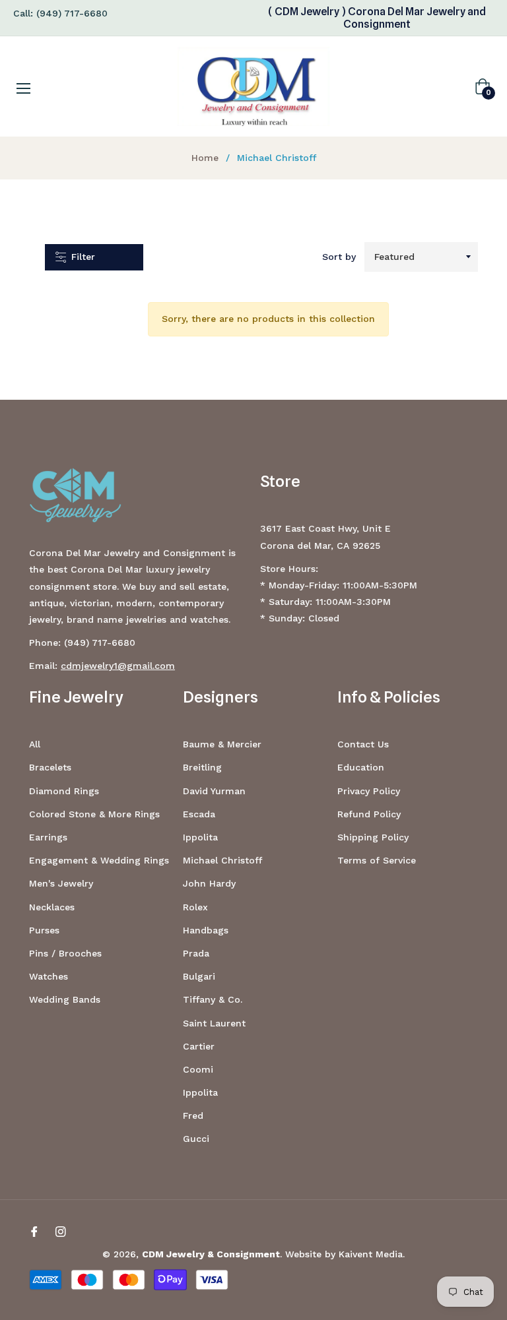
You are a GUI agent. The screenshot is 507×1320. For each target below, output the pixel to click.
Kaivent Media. (372, 1254)
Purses (44, 930)
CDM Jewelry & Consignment (211, 1254)
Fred (193, 1115)
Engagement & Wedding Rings (99, 860)
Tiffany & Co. (212, 999)
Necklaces (52, 907)
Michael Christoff (222, 860)
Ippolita (200, 837)
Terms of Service (376, 860)
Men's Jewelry (61, 883)
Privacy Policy (368, 791)
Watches (48, 976)
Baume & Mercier (222, 744)
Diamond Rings (64, 791)
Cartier (199, 1046)
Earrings (48, 837)
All (34, 744)
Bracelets (50, 767)
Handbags (205, 930)
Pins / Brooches (65, 953)
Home (205, 157)
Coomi (198, 1069)
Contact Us (363, 744)
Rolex (195, 907)
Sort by (339, 256)
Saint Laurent (214, 1023)
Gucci (196, 1138)
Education (360, 767)
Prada (196, 953)
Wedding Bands (64, 999)
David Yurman (214, 791)
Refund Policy (369, 814)
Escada (199, 814)
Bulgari (199, 976)
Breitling (202, 767)
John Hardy (209, 883)
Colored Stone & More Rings (94, 814)
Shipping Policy (373, 837)
